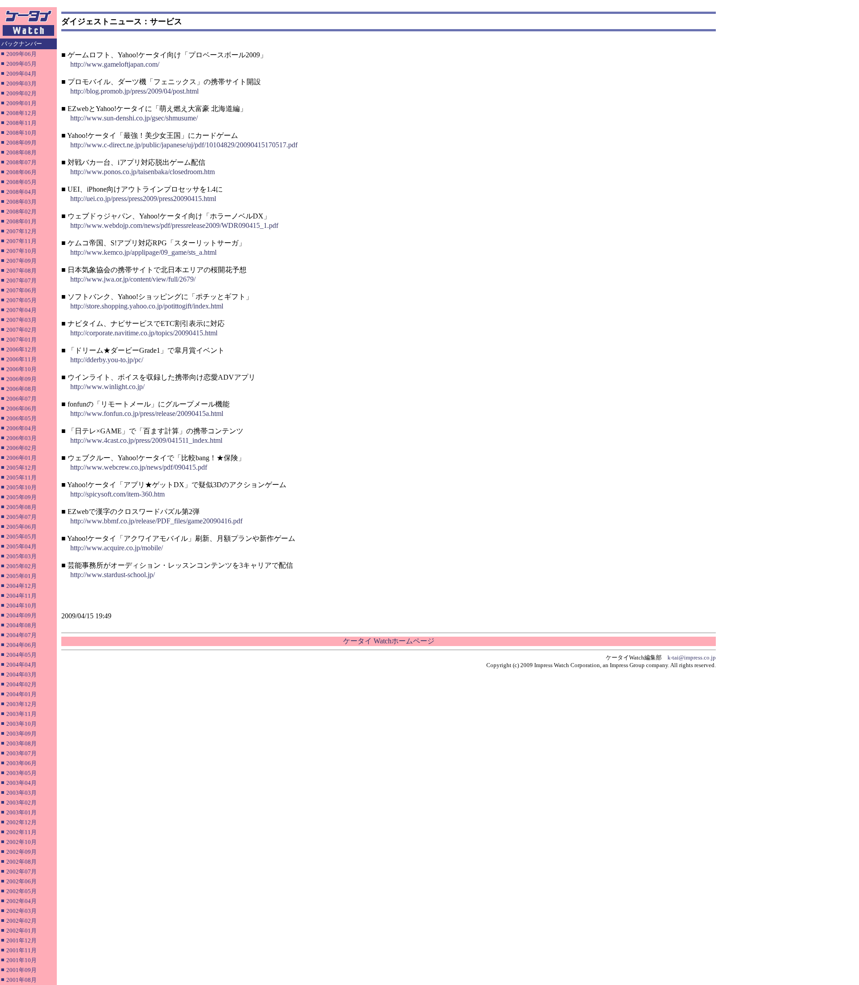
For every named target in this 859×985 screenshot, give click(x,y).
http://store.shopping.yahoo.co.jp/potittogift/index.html (146, 306)
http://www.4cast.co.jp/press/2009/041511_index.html (146, 440)
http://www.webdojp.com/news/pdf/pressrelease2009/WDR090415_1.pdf (174, 225)
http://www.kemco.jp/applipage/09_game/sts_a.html (143, 252)
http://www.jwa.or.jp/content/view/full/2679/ (133, 279)
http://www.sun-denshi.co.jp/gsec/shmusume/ (134, 118)
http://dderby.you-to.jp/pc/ (106, 360)
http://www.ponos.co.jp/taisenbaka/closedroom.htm (142, 172)
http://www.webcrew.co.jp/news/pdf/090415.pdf (138, 467)
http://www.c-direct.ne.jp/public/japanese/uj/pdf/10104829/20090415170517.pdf (184, 145)
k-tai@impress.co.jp (692, 657)
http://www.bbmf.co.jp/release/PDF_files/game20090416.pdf (156, 521)
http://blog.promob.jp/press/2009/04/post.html (134, 91)
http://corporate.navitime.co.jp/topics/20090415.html (143, 333)
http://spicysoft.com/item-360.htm (117, 494)
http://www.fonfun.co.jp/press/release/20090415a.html (146, 413)
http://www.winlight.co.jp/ (107, 386)
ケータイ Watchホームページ (388, 641)
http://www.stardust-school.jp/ (112, 574)
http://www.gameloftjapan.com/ (114, 64)
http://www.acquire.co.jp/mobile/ (116, 548)
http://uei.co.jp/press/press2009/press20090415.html (143, 198)
